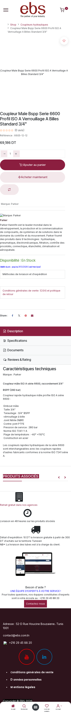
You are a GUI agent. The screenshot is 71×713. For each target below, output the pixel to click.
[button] (9, 189)
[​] (19, 315)
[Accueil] (13, 706)
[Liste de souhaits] (47, 706)
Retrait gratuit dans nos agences (19, 504)
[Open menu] (35, 707)
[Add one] (16, 153)
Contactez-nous (35, 603)
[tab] (35, 331)
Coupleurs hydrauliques (34, 24)
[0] (64, 10)
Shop (13, 24)
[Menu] (6, 10)
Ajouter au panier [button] (34, 165)
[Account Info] (58, 706)
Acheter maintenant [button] (34, 177)
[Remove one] (4, 153)
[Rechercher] (24, 706)
